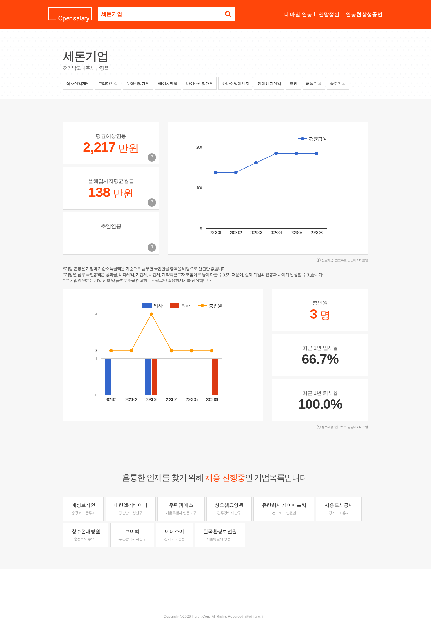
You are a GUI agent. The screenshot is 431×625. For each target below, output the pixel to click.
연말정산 (329, 14)
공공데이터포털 (357, 260)
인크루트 (341, 260)
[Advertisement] (215, 588)
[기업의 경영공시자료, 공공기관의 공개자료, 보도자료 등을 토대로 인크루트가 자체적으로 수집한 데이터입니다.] (152, 247)
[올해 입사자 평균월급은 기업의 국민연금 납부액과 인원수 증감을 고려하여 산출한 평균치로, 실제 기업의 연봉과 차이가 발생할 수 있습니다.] (152, 202)
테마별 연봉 (298, 14)
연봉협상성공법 (364, 14)
